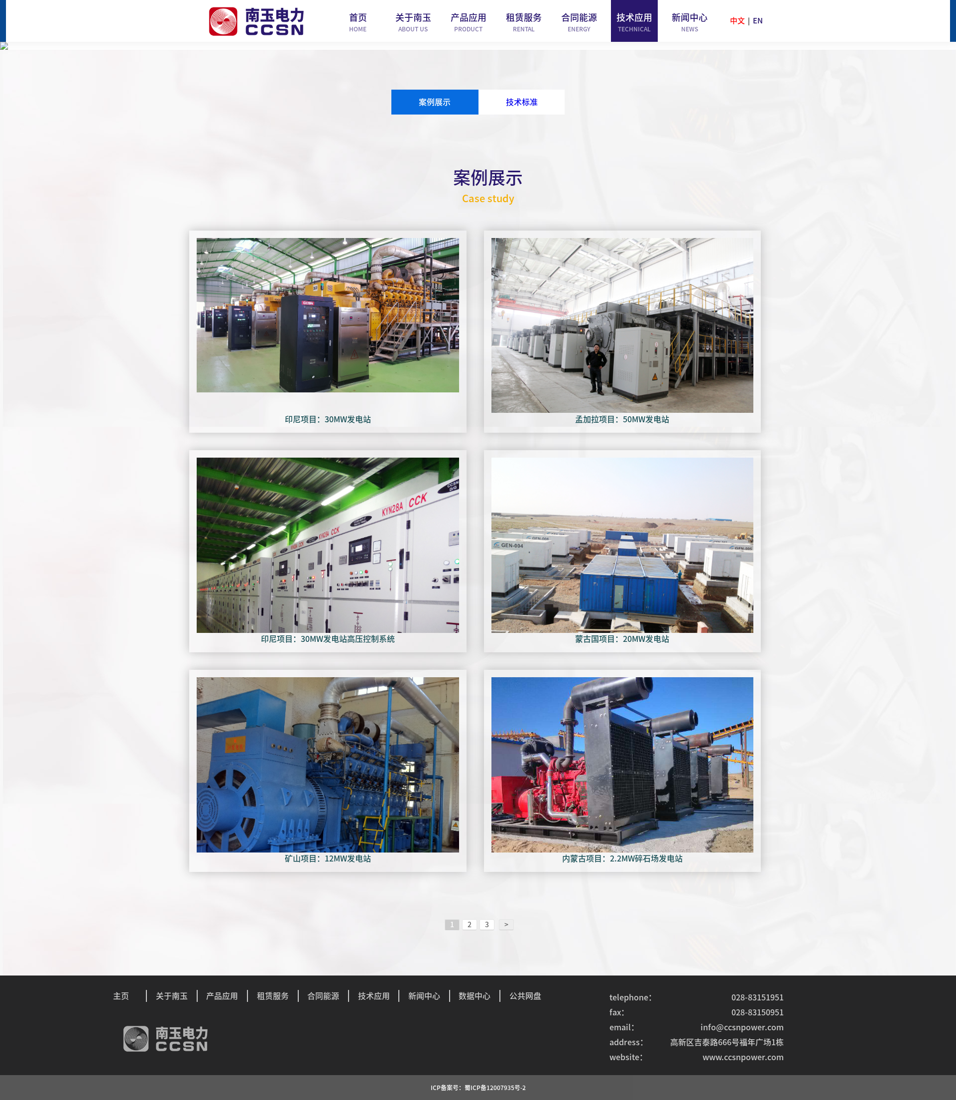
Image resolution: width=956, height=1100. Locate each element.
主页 (121, 996)
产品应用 (468, 22)
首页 (358, 22)
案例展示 (435, 102)
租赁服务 (524, 22)
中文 (737, 20)
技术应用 (634, 22)
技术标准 (522, 102)
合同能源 (579, 22)
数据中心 (474, 996)
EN (758, 20)
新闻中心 (690, 22)
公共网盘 (525, 996)
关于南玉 (413, 22)
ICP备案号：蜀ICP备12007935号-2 (478, 1088)
